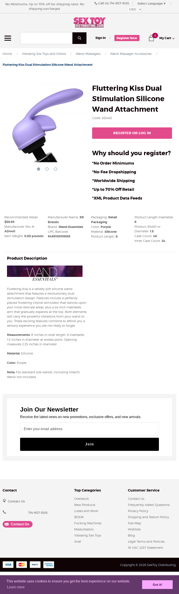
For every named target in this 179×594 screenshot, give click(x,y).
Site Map (134, 523)
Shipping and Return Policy (148, 517)
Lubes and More (86, 511)
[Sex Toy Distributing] (89, 22)
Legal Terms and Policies (146, 541)
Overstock (81, 498)
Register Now (127, 38)
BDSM (79, 517)
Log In (132, 133)
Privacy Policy (138, 511)
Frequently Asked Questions (149, 505)
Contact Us (16, 501)
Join (89, 444)
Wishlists (134, 529)
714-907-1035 (119, 3)
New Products (84, 505)
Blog (131, 535)
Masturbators (83, 529)
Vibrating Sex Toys (87, 535)
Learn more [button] (16, 587)
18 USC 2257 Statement (145, 547)
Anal (77, 541)
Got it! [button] (157, 584)
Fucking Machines (87, 523)
